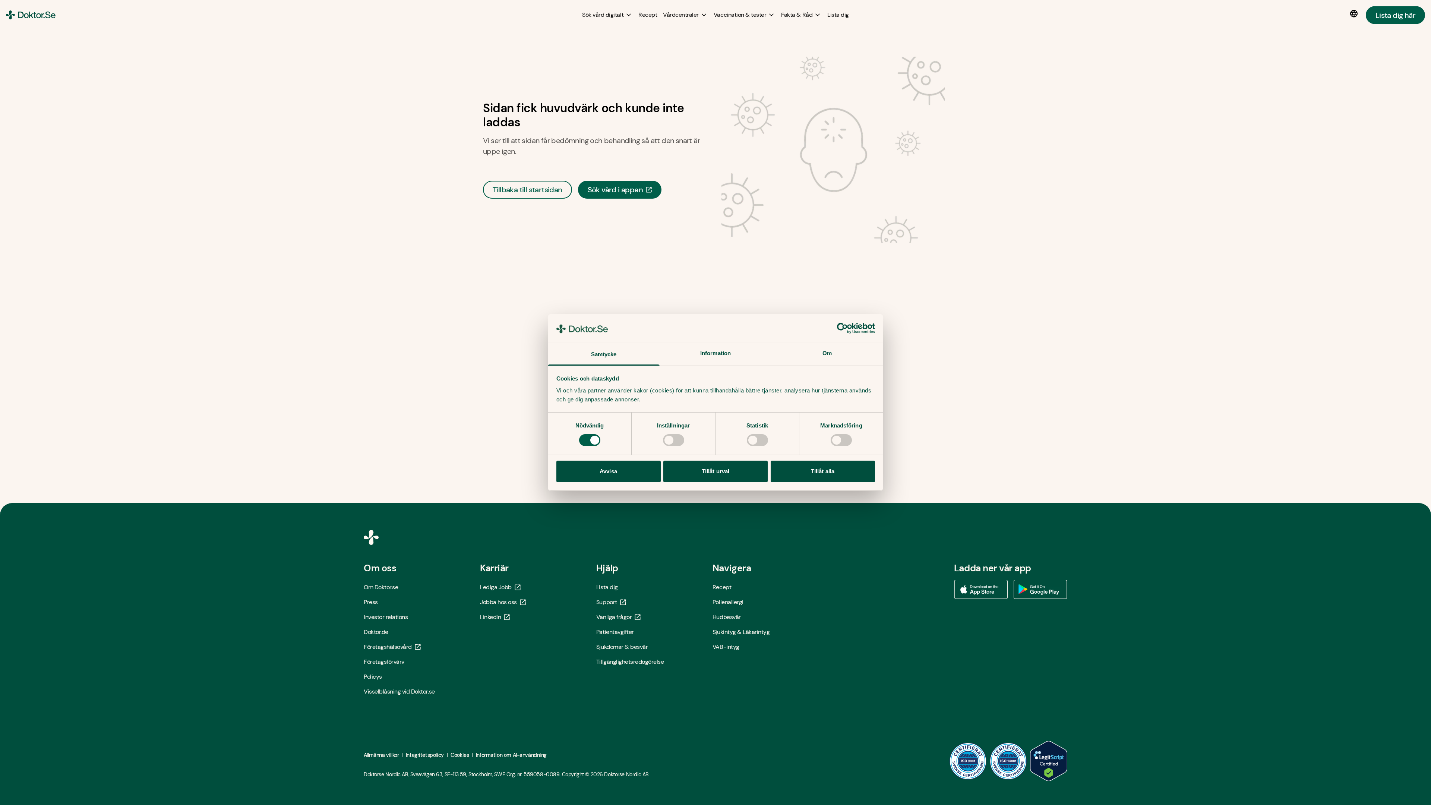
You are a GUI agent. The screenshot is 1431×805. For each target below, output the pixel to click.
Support (606, 602)
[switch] (673, 440)
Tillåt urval (715, 471)
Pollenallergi (728, 602)
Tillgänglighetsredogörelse (630, 662)
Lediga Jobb (496, 587)
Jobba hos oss (498, 602)
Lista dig (607, 587)
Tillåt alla (822, 471)
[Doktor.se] (31, 14)
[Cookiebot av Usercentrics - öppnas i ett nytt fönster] (842, 328)
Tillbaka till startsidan (527, 190)
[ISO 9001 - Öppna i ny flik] (968, 761)
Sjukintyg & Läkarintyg (741, 632)
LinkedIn (490, 617)
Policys (373, 677)
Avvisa (608, 471)
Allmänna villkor (381, 755)
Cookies (460, 755)
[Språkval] (1355, 13)
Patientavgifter (615, 632)
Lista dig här (1395, 15)
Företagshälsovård (388, 647)
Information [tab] (715, 353)
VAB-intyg (726, 647)
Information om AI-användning (511, 755)
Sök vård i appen (615, 190)
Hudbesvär (727, 617)
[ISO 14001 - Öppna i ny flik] (1008, 761)
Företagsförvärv (384, 662)
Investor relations (386, 617)
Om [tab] (827, 353)
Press (371, 602)
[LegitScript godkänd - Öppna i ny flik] (1048, 761)
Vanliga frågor (614, 617)
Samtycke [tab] (604, 354)
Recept (722, 587)
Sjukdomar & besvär (622, 647)
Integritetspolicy (425, 755)
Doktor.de (376, 632)
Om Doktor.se (381, 587)
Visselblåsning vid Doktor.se (399, 691)
